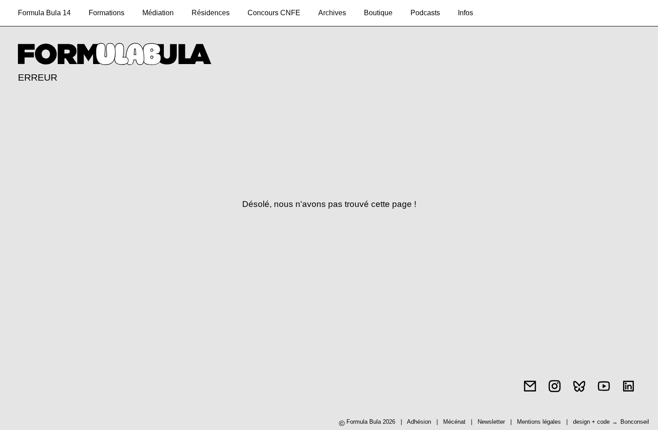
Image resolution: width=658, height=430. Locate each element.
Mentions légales (540, 421)
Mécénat (454, 421)
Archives (332, 13)
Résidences (211, 13)
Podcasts (425, 13)
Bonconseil (634, 421)
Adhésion (419, 421)
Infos (465, 13)
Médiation (158, 13)
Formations (106, 13)
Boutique (378, 13)
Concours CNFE (274, 13)
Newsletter (491, 421)
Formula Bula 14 (44, 13)
